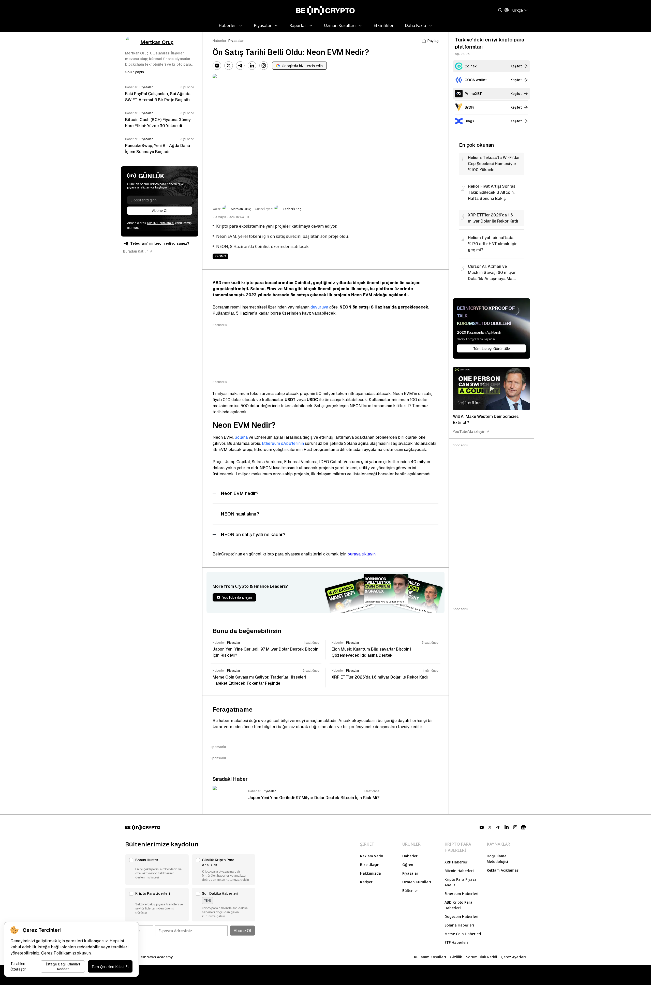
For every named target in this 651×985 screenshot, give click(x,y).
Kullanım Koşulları (430, 956)
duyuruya (319, 307)
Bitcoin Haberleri (459, 870)
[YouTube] (217, 65)
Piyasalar (236, 40)
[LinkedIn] (252, 65)
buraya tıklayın (361, 554)
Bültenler (410, 890)
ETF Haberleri (456, 942)
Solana (241, 437)
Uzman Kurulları (416, 881)
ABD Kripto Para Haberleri (458, 905)
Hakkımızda (370, 873)
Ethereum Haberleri (461, 893)
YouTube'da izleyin (469, 431)
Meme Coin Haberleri (463, 933)
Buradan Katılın (136, 251)
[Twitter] (228, 65)
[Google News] (523, 827)
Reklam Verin (371, 856)
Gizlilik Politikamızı (160, 223)
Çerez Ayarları (513, 956)
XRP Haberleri (456, 862)
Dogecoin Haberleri (461, 916)
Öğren (407, 864)
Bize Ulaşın (369, 864)
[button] (157, 869)
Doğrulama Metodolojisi (497, 859)
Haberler (219, 40)
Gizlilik (456, 956)
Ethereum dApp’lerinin (283, 443)
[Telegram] (240, 65)
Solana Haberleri (459, 925)
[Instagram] (263, 65)
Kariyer (366, 881)
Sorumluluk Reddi (481, 956)
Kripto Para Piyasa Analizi (461, 882)
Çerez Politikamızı (58, 953)
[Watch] (491, 388)
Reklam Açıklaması (503, 870)
